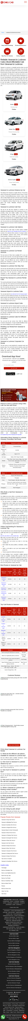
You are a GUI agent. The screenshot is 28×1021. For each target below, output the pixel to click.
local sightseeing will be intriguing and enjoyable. (11, 434)
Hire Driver (4, 893)
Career (7, 1012)
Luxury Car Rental (19, 915)
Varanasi (9, 903)
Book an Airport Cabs (6, 883)
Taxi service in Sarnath (7, 858)
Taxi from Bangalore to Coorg (13, 952)
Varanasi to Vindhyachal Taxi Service (10, 853)
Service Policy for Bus (9, 1007)
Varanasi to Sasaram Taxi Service (9, 850)
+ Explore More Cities (14, 907)
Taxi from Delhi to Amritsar (13, 943)
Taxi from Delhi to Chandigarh (13, 940)
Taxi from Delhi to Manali (13, 945)
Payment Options (19, 1007)
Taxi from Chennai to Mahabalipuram (14, 985)
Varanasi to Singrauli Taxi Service (9, 827)
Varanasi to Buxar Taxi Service (8, 848)
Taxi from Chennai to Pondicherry (14, 980)
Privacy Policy (15, 1003)
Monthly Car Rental (10, 917)
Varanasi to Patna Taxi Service (8, 840)
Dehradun (8, 904)
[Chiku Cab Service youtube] (14, 996)
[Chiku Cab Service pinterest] (15, 996)
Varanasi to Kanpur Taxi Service (9, 856)
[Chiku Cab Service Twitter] (10, 996)
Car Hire (5, 912)
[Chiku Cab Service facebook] (11, 996)
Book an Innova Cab (6, 888)
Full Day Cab (17, 928)
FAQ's (22, 1008)
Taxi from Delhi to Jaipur (14, 938)
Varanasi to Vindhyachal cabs (3, 593)
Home (2, 32)
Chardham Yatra (16, 923)
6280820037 (18, 992)
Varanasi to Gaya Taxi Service (8, 819)
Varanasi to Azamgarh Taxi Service (9, 837)
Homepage (4, 867)
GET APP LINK (14, 368)
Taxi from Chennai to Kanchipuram (13, 987)
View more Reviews (13, 745)
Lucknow (16, 901)
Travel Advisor (10, 1010)
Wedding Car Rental (13, 925)
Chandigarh (6, 901)
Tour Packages (17, 914)
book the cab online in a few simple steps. (10, 535)
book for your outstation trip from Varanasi (16, 231)
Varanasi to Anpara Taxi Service (9, 845)
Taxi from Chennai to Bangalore (14, 978)
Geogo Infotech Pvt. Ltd (14, 1018)
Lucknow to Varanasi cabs (3, 619)
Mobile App (21, 1010)
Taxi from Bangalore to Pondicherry (13, 957)
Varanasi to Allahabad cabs (3, 584)
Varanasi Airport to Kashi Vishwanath (10, 830)
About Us (5, 1005)
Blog (4, 1012)
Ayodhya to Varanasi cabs (3, 626)
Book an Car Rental (6, 878)
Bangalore (15, 899)
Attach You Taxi (5, 891)
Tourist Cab (9, 914)
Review (3, 885)
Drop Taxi (8, 920)
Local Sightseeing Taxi (17, 910)
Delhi (11, 901)
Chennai (21, 899)
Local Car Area (20, 927)
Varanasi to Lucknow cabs (3, 579)
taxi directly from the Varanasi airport (19, 294)
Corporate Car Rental (9, 927)
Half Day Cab (9, 928)
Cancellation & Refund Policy (18, 1005)
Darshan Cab (7, 919)
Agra (14, 904)
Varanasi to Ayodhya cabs (3, 599)
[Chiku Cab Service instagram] (13, 996)
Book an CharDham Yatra (7, 880)
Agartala (18, 904)
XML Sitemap (17, 1008)
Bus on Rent (12, 912)
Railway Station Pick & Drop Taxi (13, 922)
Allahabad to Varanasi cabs (3, 632)
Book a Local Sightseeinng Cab (8, 873)
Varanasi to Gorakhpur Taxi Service (9, 861)
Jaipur (4, 903)
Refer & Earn (6, 1008)
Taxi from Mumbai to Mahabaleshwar (14, 968)
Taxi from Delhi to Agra (14, 936)
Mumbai (22, 901)
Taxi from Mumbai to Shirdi (14, 964)
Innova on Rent (20, 912)
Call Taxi (20, 919)
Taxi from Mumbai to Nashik (14, 971)
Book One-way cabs (6, 875)
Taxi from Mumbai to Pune (13, 973)
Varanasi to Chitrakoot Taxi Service (9, 835)
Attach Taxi (19, 917)
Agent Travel (13, 1012)
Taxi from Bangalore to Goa (14, 959)
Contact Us (21, 1003)
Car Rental (7, 910)
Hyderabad (16, 903)
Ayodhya (22, 903)
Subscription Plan (8, 915)
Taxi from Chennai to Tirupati (14, 982)
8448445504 (10, 992)
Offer (4, 1010)
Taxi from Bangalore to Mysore (13, 950)
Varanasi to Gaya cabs (3, 589)
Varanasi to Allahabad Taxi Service (9, 822)
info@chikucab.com (14, 994)
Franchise (16, 1010)
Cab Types (14, 919)
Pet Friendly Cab (13, 930)
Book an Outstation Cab (7, 870)
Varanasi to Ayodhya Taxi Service (9, 824)
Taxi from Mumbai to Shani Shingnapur (13, 966)
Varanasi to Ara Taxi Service (8, 843)
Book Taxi (8, 923)
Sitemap (11, 1008)
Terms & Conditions (7, 1003)
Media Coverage (20, 1012)
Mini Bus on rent (16, 920)
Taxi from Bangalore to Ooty (14, 954)
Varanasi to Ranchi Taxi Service (9, 832)
